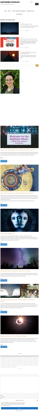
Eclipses (25, 51)
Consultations (2, 396)
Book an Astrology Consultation (18, 10)
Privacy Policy (21, 410)
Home (6, 10)
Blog (1, 398)
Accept (19, 408)
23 (8, 364)
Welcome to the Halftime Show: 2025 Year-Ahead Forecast (17, 150)
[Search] (37, 4)
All (20, 22)
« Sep (18, 368)
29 (3, 366)
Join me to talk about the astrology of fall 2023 (28, 39)
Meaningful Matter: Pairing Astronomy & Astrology (15, 271)
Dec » (20, 368)
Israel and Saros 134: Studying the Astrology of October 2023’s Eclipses (28, 53)
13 (30, 360)
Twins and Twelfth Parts (7, 234)
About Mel (22, 81)
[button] (37, 400)
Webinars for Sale (30, 10)
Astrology (22, 22)
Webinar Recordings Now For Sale (26, 24)
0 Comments (27, 30)
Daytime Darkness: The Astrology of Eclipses (13, 336)
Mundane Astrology (28, 51)
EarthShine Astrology (10, 2)
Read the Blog (19, 14)
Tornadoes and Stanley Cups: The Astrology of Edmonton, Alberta (17, 300)
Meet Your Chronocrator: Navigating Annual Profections (16, 193)
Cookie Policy (17, 410)
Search (31, 1)
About (9, 10)
